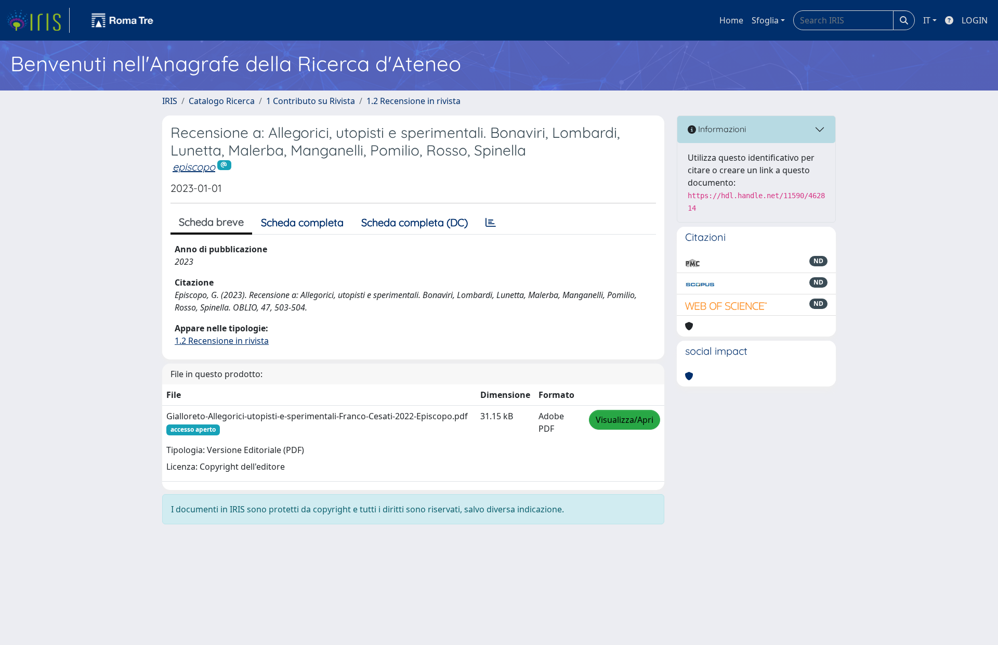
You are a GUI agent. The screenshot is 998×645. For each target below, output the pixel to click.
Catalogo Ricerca (222, 101)
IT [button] (926, 20)
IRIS (169, 101)
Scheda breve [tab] (211, 221)
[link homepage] (38, 20)
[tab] (491, 223)
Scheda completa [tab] (302, 222)
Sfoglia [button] (765, 20)
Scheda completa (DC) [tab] (414, 222)
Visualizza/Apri (624, 419)
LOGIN (975, 20)
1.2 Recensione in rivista (413, 101)
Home (731, 20)
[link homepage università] (122, 20)
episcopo (194, 166)
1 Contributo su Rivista (310, 101)
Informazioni (721, 129)
